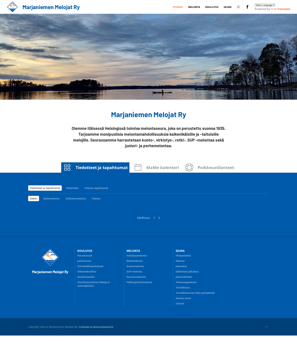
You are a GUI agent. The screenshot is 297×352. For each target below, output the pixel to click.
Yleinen (96, 198)
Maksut (180, 260)
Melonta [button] (194, 7)
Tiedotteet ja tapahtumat (45, 188)
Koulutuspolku (86, 276)
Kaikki (33, 198)
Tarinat (180, 303)
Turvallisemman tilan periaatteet (195, 292)
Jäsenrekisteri (184, 276)
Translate (283, 9)
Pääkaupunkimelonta (139, 282)
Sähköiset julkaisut (187, 271)
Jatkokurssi (84, 260)
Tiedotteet (72, 188)
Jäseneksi (181, 266)
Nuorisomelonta (136, 276)
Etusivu (178, 7)
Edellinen (143, 218)
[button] (266, 326)
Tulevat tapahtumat (96, 188)
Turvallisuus (183, 287)
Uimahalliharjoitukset (90, 266)
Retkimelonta (51, 198)
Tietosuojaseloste (186, 282)
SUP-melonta (134, 271)
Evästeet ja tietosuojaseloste (96, 326)
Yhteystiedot (183, 255)
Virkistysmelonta (75, 198)
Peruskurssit (84, 255)
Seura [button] (228, 7)
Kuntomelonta (135, 266)
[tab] (95, 167)
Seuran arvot (183, 298)
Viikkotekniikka (86, 271)
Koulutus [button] (211, 7)
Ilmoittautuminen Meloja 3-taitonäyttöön (93, 284)
